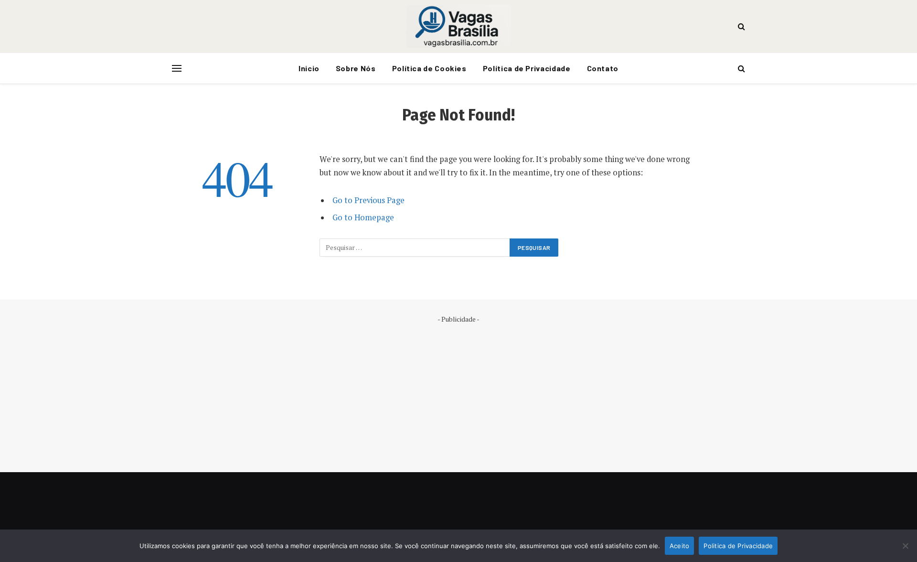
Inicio (309, 68)
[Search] (740, 26)
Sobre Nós (356, 68)
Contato (602, 68)
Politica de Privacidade (738, 546)
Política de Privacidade (527, 68)
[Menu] (176, 68)
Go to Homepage (363, 217)
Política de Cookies (429, 68)
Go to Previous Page (368, 200)
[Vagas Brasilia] (458, 26)
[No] (905, 546)
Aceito (680, 546)
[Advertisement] (458, 391)
